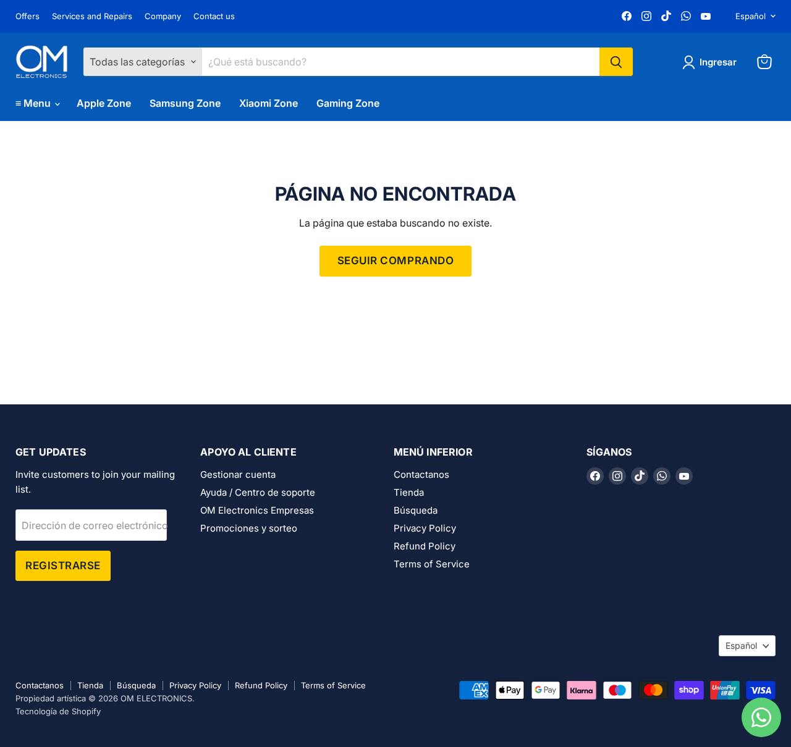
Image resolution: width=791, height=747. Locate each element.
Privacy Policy (425, 528)
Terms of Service (432, 564)
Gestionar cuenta (238, 474)
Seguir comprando (395, 260)
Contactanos (421, 474)
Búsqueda (416, 510)
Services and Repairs (92, 16)
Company (163, 16)
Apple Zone (104, 103)
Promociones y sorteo (248, 528)
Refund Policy (424, 546)
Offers (27, 16)
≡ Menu (34, 103)
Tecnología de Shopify (58, 711)
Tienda (409, 492)
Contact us (214, 16)
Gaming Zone (347, 103)
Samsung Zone (185, 103)
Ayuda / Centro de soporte (257, 492)
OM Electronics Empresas (257, 510)
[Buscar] (616, 62)
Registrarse (63, 565)
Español (750, 16)
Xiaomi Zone (268, 103)
